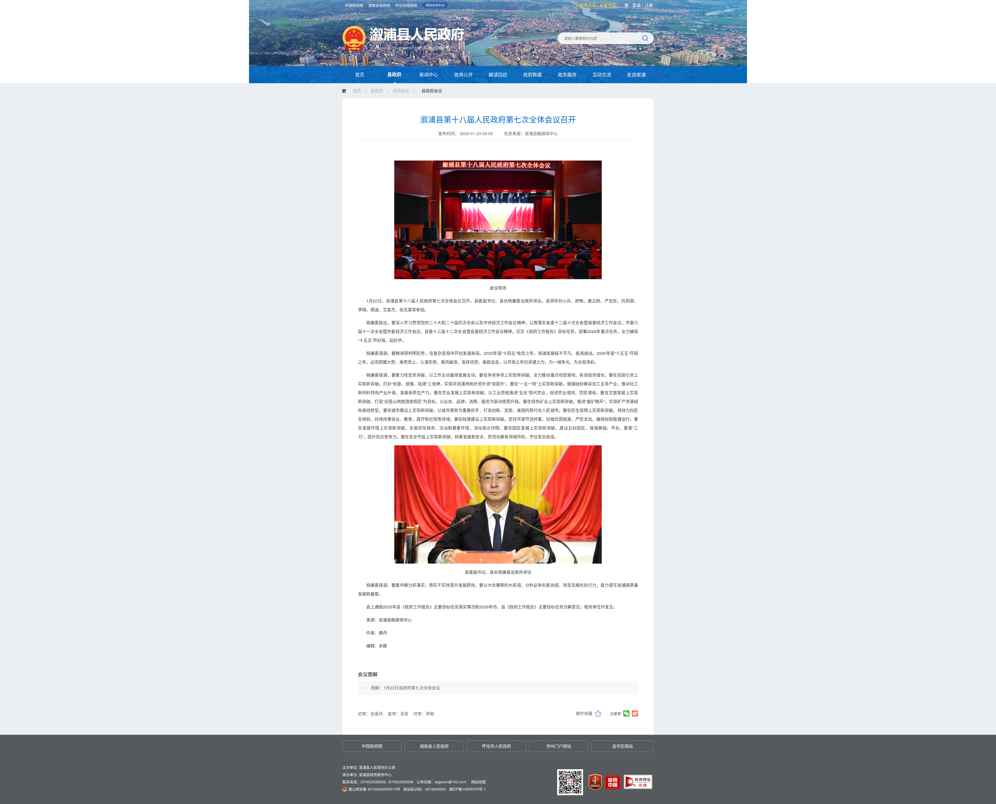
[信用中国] (612, 782)
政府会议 (401, 91)
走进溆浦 (636, 74)
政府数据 (532, 74)
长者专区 (607, 5)
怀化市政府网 (406, 5)
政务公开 (463, 74)
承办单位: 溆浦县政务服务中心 (367, 774)
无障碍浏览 (585, 5)
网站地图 (478, 781)
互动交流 (601, 74)
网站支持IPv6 (435, 5)
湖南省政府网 (379, 5)
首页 (359, 74)
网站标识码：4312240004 (417, 789)
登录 (636, 5)
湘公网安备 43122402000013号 (374, 789)
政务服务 (567, 74)
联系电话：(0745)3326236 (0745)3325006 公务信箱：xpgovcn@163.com (414, 781)
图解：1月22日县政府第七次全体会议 (405, 688)
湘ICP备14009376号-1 (467, 789)
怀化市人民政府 (496, 746)
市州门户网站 (558, 746)
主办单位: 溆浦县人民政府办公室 (368, 767)
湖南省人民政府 (434, 746)
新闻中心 (428, 74)
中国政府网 (354, 5)
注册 (649, 5)
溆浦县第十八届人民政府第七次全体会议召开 (498, 119)
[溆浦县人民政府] (403, 42)
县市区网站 (622, 746)
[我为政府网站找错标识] (639, 782)
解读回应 (498, 74)
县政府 (394, 74)
